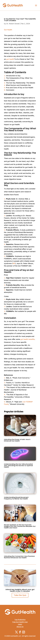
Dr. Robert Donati (12, 24)
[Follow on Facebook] (20, 632)
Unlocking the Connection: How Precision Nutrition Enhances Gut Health (19, 557)
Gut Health (8, 30)
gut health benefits (27, 339)
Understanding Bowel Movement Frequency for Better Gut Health (16, 498)
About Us (20, 627)
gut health (10, 59)
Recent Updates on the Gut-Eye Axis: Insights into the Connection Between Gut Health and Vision (20, 526)
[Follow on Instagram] (23, 632)
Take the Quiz (20, 595)
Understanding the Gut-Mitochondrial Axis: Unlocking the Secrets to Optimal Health (18, 465)
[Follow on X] (16, 632)
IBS (14, 263)
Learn (20, 624)
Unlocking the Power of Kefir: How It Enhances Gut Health (17, 440)
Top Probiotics (20, 620)
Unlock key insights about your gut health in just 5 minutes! (20, 590)
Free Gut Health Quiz (20, 622)
